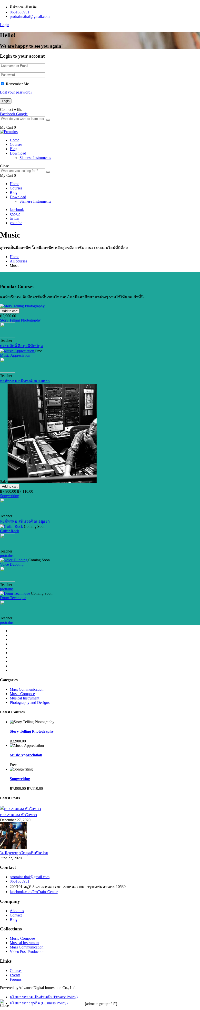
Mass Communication (26, 689)
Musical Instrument (24, 698)
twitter (15, 218)
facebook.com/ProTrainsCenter (34, 892)
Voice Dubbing (11, 564)
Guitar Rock (9, 531)
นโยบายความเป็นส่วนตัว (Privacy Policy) (44, 997)
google (15, 214)
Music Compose (22, 694)
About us (17, 911)
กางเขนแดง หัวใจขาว (18, 815)
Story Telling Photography (20, 320)
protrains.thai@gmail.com (30, 16)
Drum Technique (13, 598)
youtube (16, 223)
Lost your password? (16, 92)
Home (14, 140)
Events (15, 975)
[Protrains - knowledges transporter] (9, 132)
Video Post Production (27, 951)
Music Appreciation (15, 355)
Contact (16, 915)
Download (18, 153)
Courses (16, 144)
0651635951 (19, 12)
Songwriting (9, 496)
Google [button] (22, 114)
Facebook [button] (8, 114)
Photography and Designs (30, 702)
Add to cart (10, 311)
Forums (15, 979)
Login (4, 25)
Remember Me (17, 84)
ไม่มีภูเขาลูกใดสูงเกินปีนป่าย (24, 853)
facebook (17, 210)
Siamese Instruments (35, 158)
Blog (13, 149)
